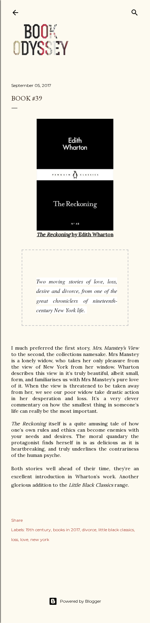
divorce (89, 529)
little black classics (116, 529)
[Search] (134, 11)
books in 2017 (66, 529)
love (24, 539)
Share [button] (17, 520)
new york (39, 539)
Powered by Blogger (80, 601)
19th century (38, 529)
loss (14, 539)
